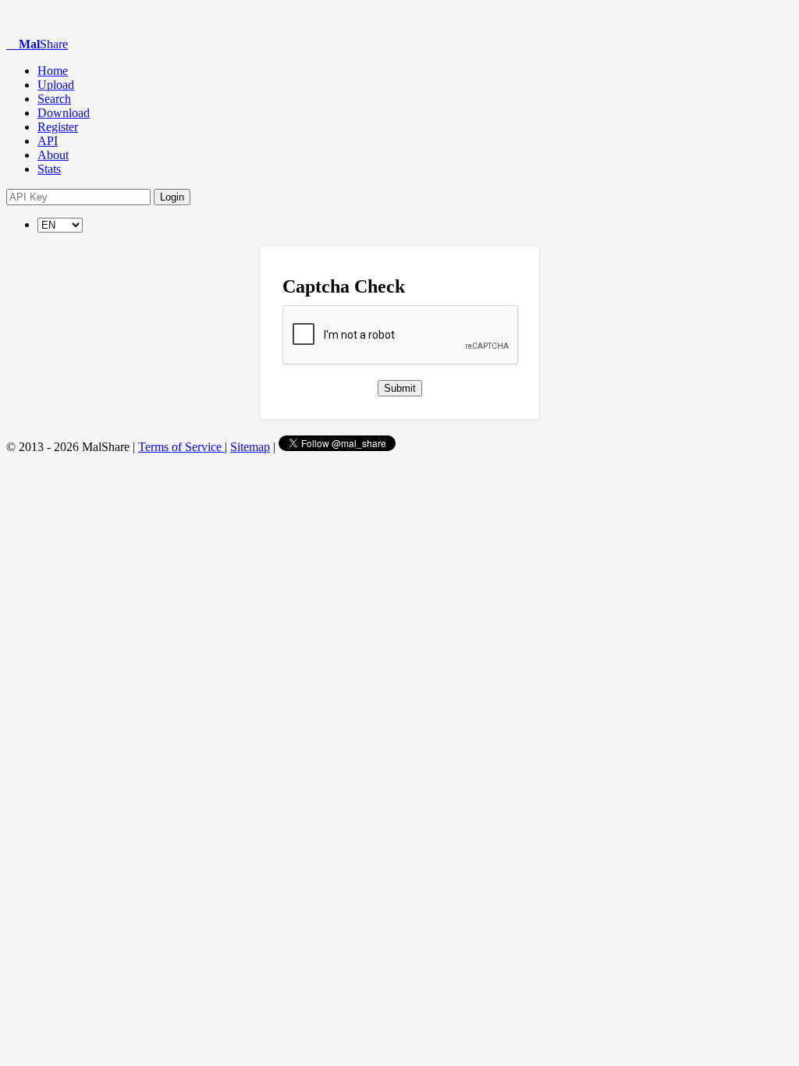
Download (63, 112)
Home (52, 70)
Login (172, 197)
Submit (400, 388)
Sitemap (250, 446)
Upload (55, 84)
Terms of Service (181, 446)
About (53, 155)
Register (57, 126)
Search (54, 98)
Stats (49, 169)
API (47, 140)
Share (43, 44)
